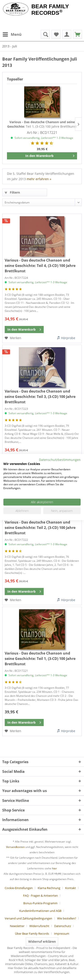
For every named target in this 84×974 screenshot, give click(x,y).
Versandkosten (15, 847)
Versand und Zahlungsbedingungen (28, 918)
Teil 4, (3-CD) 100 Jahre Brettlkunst (40, 265)
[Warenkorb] (77, 34)
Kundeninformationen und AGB (40, 911)
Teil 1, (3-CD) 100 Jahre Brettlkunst (42, 124)
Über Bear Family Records (32, 934)
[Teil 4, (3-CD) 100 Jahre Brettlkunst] (42, 236)
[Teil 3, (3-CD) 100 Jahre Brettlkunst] (42, 367)
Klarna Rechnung (49, 888)
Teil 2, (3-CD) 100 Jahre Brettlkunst (40, 527)
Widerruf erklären (42, 941)
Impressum (61, 934)
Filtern (14, 192)
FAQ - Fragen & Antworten (40, 896)
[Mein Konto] (66, 34)
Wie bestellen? (66, 918)
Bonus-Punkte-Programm (40, 903)
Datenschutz (62, 926)
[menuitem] (12, 34)
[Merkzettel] (56, 34)
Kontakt (70, 888)
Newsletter (17, 926)
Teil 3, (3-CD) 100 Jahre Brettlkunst (40, 396)
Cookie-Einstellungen (19, 888)
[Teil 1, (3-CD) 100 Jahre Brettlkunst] (42, 102)
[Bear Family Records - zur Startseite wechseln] (15, 9)
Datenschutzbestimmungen (60, 459)
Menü (16, 34)
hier (54, 868)
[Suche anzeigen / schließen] (45, 34)
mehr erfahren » (39, 179)
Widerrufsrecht (39, 926)
